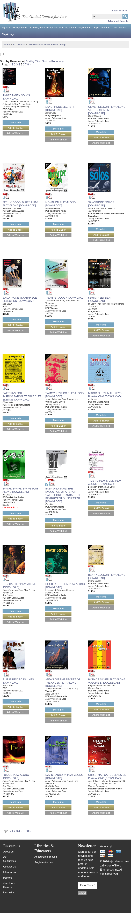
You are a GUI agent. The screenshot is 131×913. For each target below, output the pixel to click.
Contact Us (9, 866)
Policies (7, 877)
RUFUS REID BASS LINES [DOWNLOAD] (18, 681)
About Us (8, 851)
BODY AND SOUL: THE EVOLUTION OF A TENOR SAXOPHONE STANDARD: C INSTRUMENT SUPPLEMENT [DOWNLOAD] (62, 495)
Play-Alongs (8, 34)
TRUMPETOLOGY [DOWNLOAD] (64, 297)
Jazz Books (119, 27)
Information (9, 872)
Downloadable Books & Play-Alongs (47, 44)
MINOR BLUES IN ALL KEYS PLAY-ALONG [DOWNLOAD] (104, 395)
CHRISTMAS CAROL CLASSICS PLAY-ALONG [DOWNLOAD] (107, 776)
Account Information (45, 856)
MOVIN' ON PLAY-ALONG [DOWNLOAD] (60, 204)
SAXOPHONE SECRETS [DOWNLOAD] (60, 108)
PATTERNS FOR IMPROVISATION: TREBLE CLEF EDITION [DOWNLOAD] (22, 396)
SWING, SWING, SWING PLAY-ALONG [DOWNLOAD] (21, 490)
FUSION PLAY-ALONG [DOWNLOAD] (16, 776)
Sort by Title (33, 61)
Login (115, 10)
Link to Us (8, 892)
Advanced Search (118, 21)
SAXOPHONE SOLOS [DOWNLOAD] (101, 204)
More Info (15, 122)
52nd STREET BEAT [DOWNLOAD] (100, 299)
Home (6, 44)
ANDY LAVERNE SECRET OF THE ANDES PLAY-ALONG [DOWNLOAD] (62, 682)
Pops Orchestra (101, 27)
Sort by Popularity (53, 61)
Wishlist (123, 10)
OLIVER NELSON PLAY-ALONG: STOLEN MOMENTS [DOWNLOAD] (107, 110)
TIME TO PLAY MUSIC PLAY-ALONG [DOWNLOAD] (105, 482)
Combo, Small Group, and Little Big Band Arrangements (60, 27)
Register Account (44, 862)
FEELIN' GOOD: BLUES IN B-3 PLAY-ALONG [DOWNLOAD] (20, 204)
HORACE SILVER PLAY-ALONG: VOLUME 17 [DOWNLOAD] (107, 681)
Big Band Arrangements (14, 27)
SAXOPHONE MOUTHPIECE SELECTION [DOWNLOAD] (20, 299)
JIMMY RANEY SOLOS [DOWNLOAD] (16, 97)
